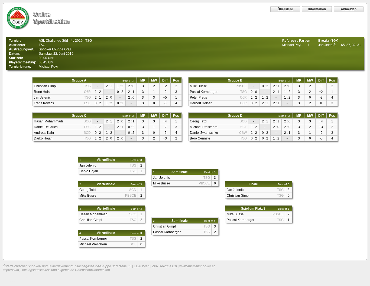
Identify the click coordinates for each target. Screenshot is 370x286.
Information (317, 8)
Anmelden (348, 8)
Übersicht (285, 8)
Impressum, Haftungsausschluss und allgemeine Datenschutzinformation (56, 270)
